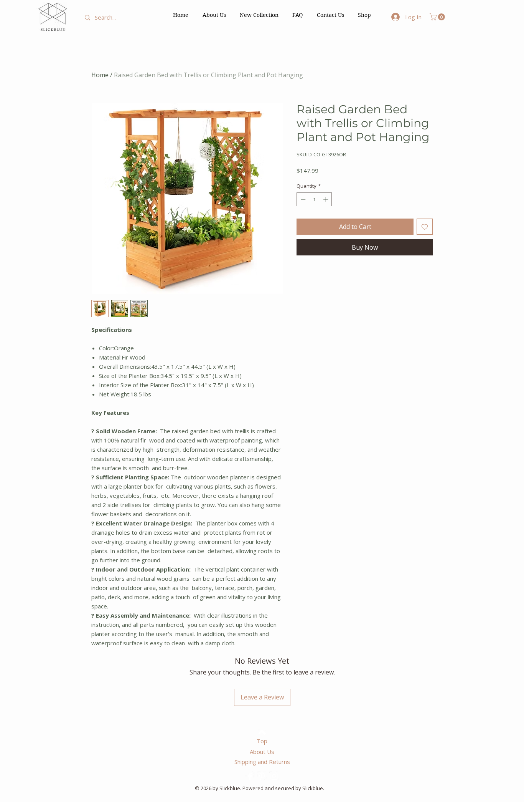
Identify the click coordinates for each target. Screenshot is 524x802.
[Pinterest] (262, 776)
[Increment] (326, 199)
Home (100, 75)
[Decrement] (302, 199)
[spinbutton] (314, 199)
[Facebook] (250, 776)
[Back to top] (262, 732)
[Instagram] (274, 776)
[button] (364, 15)
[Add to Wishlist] (425, 227)
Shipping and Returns (262, 762)
